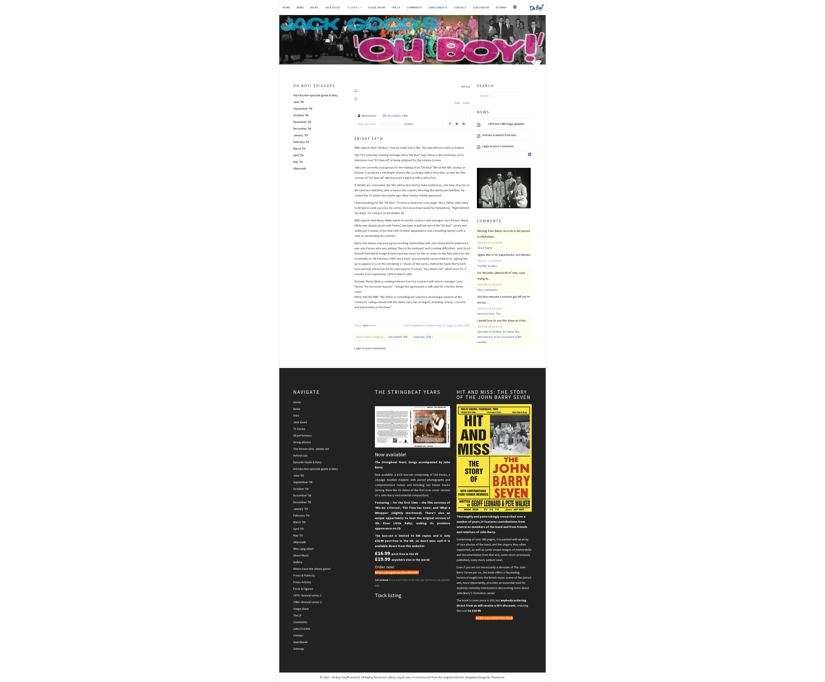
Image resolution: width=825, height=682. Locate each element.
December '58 (302, 128)
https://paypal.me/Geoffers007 (397, 572)
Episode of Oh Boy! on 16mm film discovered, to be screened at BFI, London (499, 337)
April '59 (298, 155)
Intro (314, 7)
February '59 (301, 142)
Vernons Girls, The (489, 314)
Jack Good (332, 7)
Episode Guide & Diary (307, 462)
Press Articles (302, 582)
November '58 (302, 122)
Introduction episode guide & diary (315, 95)
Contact (460, 7)
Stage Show (376, 7)
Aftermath (299, 168)
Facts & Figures (303, 589)
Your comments (487, 290)
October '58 (301, 115)
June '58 (298, 102)
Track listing (388, 595)
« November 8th (397, 337)
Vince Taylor (485, 248)
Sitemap (501, 7)
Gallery (297, 562)
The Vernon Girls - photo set (311, 449)
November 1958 (398, 116)
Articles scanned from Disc (499, 135)
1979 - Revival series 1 (307, 595)
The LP (395, 7)
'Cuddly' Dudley (487, 266)
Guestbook (481, 7)
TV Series (353, 7)
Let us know (382, 580)
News (300, 7)
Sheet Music (301, 555)
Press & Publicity (304, 575)
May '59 (298, 162)
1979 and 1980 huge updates (503, 124)
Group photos (302, 442)
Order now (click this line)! (494, 618)
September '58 (302, 108)
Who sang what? (303, 549)
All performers (302, 435)
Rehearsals (300, 455)
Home (286, 7)
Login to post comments (498, 146)
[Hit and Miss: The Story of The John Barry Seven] (494, 458)
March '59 (299, 148)
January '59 (300, 135)
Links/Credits (437, 7)
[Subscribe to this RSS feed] (530, 154)
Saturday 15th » (423, 337)
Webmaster (369, 116)
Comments (414, 7)
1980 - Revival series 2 (307, 602)
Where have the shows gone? (312, 569)
